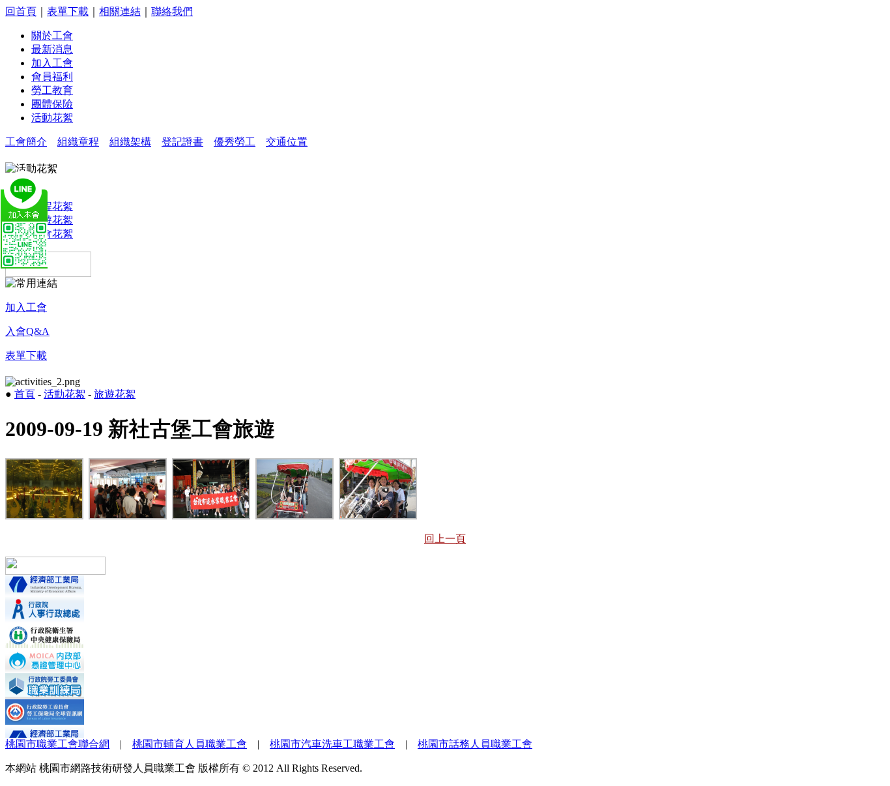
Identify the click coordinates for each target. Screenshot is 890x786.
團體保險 (52, 103)
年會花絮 (52, 233)
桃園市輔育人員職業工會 (189, 744)
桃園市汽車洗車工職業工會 (332, 744)
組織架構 (130, 141)
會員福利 (52, 76)
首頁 (24, 394)
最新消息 (52, 49)
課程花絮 (52, 206)
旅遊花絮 (52, 220)
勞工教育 (52, 90)
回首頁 (20, 11)
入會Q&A (27, 331)
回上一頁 (445, 538)
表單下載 (68, 11)
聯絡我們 (172, 11)
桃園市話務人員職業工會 (475, 744)
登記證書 (182, 141)
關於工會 (52, 35)
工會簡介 (26, 141)
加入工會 (52, 62)
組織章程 (78, 141)
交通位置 (287, 141)
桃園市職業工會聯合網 (57, 744)
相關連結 (120, 11)
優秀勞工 (234, 141)
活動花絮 (52, 117)
